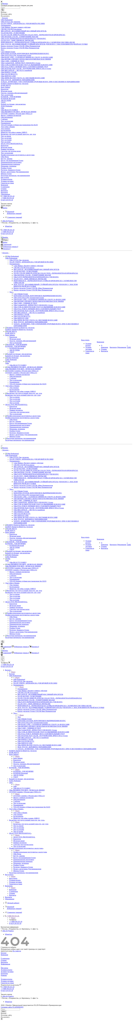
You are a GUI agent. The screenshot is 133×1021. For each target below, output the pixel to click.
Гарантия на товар (7, 983)
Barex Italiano (18, 758)
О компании (5, 958)
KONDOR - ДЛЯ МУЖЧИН (23, 771)
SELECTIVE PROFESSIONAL (24, 837)
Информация (5, 964)
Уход (19, 717)
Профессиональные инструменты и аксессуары (30, 852)
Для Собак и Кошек (20, 813)
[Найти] (2, 10)
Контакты (4, 962)
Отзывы (4, 960)
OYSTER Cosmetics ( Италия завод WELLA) (29, 796)
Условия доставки (7, 972)
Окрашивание (22, 689)
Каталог (12, 674)
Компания (12, 889)
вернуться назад (6, 951)
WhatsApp (8, 226)
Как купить (13, 878)
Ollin (15, 786)
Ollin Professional (19, 679)
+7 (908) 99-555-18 (7, 196)
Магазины (4, 968)
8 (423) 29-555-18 (7, 200)
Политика (4, 973)
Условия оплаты (6, 970)
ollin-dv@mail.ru (8, 221)
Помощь (4, 975)
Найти (3, 1011)
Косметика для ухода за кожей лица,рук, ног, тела (30, 824)
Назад (13, 672)
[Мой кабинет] (2, 644)
